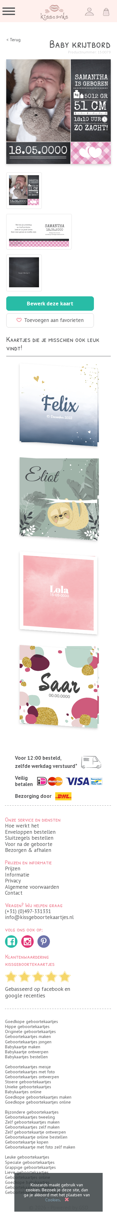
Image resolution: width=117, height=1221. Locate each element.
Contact (13, 892)
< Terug (13, 39)
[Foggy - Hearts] (58, 402)
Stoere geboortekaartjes (28, 1082)
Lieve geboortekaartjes (27, 1172)
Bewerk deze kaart (50, 303)
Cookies (52, 1200)
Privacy (13, 880)
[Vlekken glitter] (58, 684)
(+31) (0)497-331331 (28, 911)
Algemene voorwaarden (32, 886)
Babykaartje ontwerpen (26, 1052)
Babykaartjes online (23, 1092)
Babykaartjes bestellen (26, 1057)
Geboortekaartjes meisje (28, 1067)
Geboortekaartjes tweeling (30, 1117)
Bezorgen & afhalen (28, 850)
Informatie (17, 874)
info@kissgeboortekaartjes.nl (39, 917)
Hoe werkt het (22, 825)
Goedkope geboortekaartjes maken (38, 1097)
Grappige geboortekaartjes (30, 1167)
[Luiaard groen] (58, 496)
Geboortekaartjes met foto (30, 1072)
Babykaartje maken (22, 1047)
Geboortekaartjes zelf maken (32, 1127)
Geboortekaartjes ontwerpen (32, 1077)
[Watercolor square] (58, 590)
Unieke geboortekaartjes (28, 1087)
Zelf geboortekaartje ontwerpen (35, 1132)
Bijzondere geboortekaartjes (32, 1112)
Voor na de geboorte (28, 844)
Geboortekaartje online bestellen (36, 1137)
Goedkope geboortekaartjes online (38, 1102)
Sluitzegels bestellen (29, 837)
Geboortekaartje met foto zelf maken (40, 1147)
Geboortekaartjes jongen (28, 1042)
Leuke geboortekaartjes (27, 1157)
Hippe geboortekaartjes (27, 1026)
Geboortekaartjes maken (28, 1036)
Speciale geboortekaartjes (30, 1162)
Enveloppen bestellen (30, 831)
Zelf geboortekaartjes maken (32, 1122)
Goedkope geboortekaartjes (31, 1021)
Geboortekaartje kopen (26, 1142)
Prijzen (12, 868)
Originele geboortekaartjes (30, 1031)
